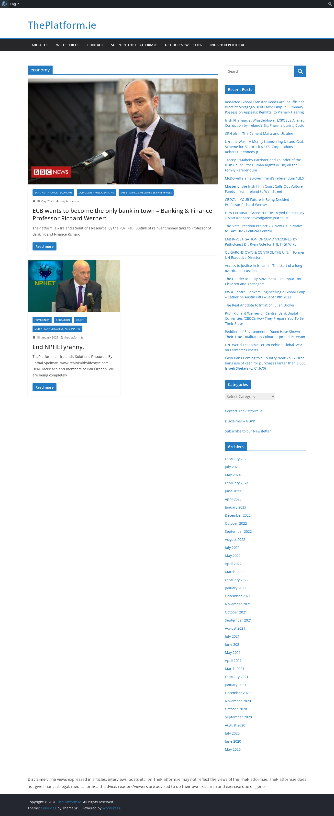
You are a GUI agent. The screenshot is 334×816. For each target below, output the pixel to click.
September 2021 (238, 620)
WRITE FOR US (67, 45)
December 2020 (238, 693)
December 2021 (238, 596)
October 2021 (236, 612)
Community (42, 320)
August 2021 (235, 628)
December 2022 (238, 515)
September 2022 (238, 531)
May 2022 (233, 555)
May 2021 (233, 652)
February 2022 (236, 580)
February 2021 (236, 676)
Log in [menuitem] (15, 4)
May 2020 (233, 749)
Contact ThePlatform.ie (243, 411)
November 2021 (238, 604)
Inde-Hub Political (227, 45)
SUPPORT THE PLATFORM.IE (134, 45)
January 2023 (235, 507)
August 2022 (235, 539)
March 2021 (234, 668)
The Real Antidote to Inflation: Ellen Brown (259, 305)
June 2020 (233, 741)
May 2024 (233, 475)
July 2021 (232, 636)
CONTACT (95, 45)
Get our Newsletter (183, 45)
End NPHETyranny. (58, 347)
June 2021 (233, 644)
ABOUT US (40, 45)
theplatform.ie (69, 201)
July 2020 (232, 733)
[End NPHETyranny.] (74, 286)
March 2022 (234, 571)
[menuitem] (4, 4)
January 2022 (235, 588)
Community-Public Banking (96, 192)
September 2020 (238, 717)
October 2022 (236, 523)
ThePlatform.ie (62, 25)
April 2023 (233, 499)
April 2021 (233, 660)
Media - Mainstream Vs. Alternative (57, 328)
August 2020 (235, 725)
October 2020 (236, 709)
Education (63, 320)
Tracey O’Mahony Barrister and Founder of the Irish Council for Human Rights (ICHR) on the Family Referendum (263, 165)
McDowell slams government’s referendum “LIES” (265, 178)
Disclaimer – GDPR (240, 421)
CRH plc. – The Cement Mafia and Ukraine (259, 133)
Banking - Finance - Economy (53, 192)
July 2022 (232, 547)
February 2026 (236, 458)
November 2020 (238, 701)
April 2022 (233, 563)
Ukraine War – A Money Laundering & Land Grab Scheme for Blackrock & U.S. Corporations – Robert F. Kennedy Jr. (264, 146)
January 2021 (235, 684)
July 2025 (232, 467)
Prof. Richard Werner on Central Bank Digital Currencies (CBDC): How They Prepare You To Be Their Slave (264, 318)
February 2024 (236, 483)
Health (80, 320)
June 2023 (233, 491)
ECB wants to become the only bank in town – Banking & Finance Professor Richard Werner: (122, 214)
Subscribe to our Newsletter (248, 431)
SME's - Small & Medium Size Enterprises (146, 192)
